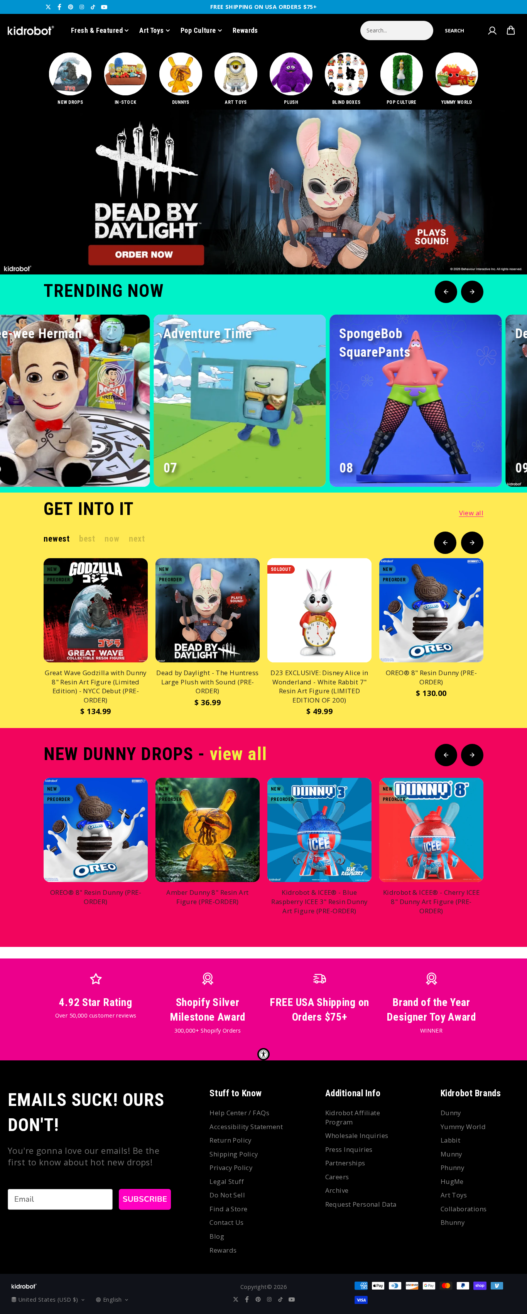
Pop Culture (198, 30)
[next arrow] (501, 248)
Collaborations (464, 1208)
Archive (337, 1190)
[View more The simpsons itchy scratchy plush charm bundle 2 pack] (263, 192)
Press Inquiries (349, 1149)
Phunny (453, 1167)
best (87, 539)
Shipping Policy (233, 1154)
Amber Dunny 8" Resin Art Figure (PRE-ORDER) (207, 897)
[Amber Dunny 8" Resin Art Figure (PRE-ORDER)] (207, 830)
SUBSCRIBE (145, 1199)
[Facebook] (59, 7)
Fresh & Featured (97, 30)
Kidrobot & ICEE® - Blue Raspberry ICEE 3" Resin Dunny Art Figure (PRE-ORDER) (319, 901)
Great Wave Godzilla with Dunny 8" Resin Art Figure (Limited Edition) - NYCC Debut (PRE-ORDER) (96, 686)
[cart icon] (510, 30)
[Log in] (491, 30)
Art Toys (151, 30)
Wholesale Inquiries (356, 1135)
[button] (454, 30)
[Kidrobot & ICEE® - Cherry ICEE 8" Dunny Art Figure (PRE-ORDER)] (431, 830)
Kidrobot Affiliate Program (352, 1117)
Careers (337, 1176)
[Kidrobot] (31, 30)
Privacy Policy (230, 1167)
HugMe (452, 1181)
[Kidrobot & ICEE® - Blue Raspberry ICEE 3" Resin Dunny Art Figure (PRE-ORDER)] (319, 830)
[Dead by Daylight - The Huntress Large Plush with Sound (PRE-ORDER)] (207, 610)
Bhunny (453, 1222)
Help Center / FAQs (239, 1112)
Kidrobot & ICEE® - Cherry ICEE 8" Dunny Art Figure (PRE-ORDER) (431, 901)
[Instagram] (81, 7)
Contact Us (226, 1222)
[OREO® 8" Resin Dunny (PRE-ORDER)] (431, 610)
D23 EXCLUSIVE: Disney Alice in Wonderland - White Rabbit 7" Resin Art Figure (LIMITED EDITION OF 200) (319, 686)
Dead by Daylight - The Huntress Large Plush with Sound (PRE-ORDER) (207, 681)
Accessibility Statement (246, 1126)
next (137, 539)
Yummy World (463, 1126)
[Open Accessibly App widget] (263, 1054)
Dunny (451, 1112)
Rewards (245, 30)
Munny (451, 1154)
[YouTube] (104, 7)
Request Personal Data (361, 1204)
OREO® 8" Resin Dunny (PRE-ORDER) (431, 677)
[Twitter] (48, 7)
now (112, 539)
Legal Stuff (226, 1181)
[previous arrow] (476, 248)
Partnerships (345, 1162)
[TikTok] (93, 7)
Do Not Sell (227, 1194)
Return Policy (230, 1140)
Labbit (451, 1140)
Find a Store (228, 1208)
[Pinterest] (70, 7)
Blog (216, 1236)
